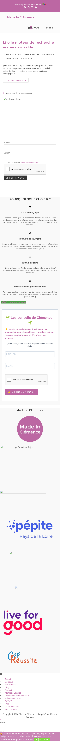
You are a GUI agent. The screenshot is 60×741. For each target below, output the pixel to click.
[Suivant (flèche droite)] (3, 731)
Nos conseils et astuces (28, 54)
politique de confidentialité (29, 163)
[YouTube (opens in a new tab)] (35, 7)
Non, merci (44, 739)
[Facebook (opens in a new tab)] (25, 7)
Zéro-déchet (46, 54)
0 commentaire (11, 58)
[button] (30, 674)
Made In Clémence (20, 17)
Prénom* (7, 142)
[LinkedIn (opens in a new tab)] (32, 7)
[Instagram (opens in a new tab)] (28, 7)
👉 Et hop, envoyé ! (21, 392)
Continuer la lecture (17, 81)
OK (36, 739)
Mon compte (11, 709)
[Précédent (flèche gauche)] (1, 731)
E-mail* (7, 153)
